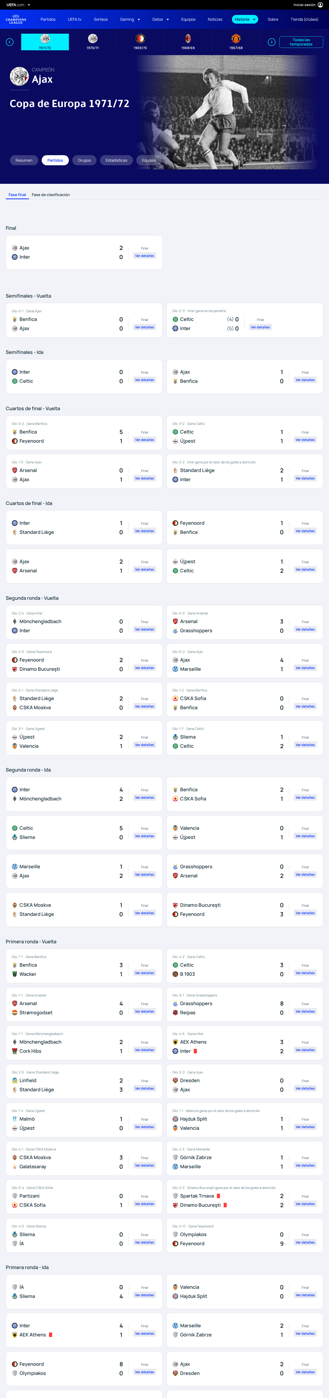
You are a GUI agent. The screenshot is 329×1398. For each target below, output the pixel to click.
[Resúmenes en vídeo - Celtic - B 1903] (244, 966)
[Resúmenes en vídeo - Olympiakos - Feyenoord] (244, 1235)
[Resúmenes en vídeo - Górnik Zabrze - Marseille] (244, 1158)
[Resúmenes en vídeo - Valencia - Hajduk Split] (244, 1291)
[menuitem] (48, 19)
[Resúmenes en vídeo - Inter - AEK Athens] (84, 1330)
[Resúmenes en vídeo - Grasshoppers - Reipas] (244, 1004)
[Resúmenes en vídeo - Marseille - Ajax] (84, 871)
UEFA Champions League (16, 19)
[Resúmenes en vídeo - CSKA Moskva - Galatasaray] (84, 1158)
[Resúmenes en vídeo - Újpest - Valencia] (84, 738)
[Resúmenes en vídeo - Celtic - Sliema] (84, 832)
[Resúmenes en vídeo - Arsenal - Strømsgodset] (84, 1004)
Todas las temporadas (301, 42)
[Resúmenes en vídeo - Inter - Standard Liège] (84, 527)
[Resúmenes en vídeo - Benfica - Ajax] (84, 320)
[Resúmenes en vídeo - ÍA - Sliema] (84, 1291)
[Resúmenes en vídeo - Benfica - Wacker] (84, 966)
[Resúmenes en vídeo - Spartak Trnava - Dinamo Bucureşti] (244, 1197)
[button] (130, 19)
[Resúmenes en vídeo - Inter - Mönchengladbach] (84, 794)
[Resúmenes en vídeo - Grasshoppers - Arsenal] (244, 871)
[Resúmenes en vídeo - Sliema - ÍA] (84, 1235)
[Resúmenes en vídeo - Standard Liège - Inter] (244, 471)
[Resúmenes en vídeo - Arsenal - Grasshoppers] (244, 622)
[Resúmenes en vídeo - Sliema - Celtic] (244, 738)
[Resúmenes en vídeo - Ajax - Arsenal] (84, 566)
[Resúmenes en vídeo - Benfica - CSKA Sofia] (244, 794)
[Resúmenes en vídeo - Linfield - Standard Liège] (84, 1081)
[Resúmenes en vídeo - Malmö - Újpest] (84, 1120)
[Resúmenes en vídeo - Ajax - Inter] (84, 252)
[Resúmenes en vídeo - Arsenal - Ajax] (84, 471)
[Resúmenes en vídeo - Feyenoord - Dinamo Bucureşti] (84, 661)
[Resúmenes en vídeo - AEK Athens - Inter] (244, 1043)
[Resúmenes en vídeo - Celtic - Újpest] (244, 432)
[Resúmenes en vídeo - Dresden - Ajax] (244, 1081)
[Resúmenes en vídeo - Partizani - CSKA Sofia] (84, 1197)
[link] (48, 19)
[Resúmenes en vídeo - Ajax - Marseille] (244, 661)
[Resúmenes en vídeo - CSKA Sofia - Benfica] (244, 699)
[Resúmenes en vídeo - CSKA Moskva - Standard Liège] (84, 909)
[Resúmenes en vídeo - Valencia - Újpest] (244, 832)
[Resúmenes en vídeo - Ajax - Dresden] (244, 1368)
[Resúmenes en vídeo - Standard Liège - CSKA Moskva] (84, 699)
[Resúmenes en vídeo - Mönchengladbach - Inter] (84, 622)
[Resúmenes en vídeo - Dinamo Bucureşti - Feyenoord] (244, 909)
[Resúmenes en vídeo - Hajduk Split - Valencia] (244, 1120)
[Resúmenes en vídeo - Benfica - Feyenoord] (84, 432)
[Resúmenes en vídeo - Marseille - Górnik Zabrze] (244, 1330)
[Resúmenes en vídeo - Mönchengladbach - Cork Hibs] (84, 1043)
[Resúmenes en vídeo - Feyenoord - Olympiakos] (84, 1368)
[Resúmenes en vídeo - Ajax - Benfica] (244, 376)
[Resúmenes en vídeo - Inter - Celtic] (84, 376)
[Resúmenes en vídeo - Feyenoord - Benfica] (244, 527)
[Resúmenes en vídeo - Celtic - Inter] (244, 320)
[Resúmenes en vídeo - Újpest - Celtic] (244, 566)
